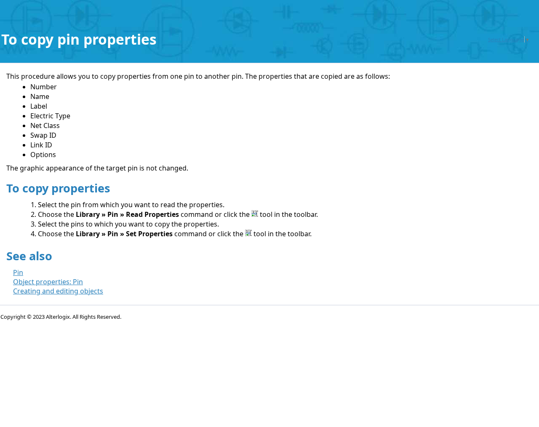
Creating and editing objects (58, 291)
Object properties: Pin (48, 281)
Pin (18, 272)
